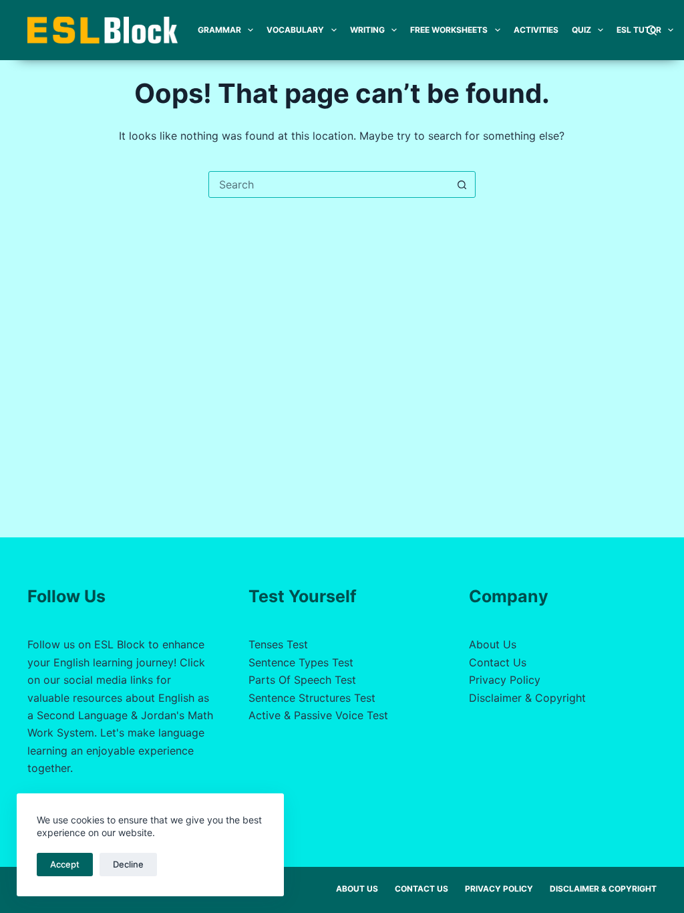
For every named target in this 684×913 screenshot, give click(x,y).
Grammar (219, 30)
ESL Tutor (639, 30)
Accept (64, 864)
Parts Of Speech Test (302, 679)
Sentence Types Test (300, 662)
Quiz (581, 30)
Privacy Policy (504, 679)
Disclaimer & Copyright (527, 697)
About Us (492, 644)
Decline (128, 864)
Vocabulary (295, 30)
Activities (536, 30)
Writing (367, 30)
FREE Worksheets (449, 30)
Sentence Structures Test (311, 697)
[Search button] (462, 184)
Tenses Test (278, 644)
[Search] (652, 30)
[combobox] (329, 184)
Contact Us (497, 662)
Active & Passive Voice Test (318, 715)
